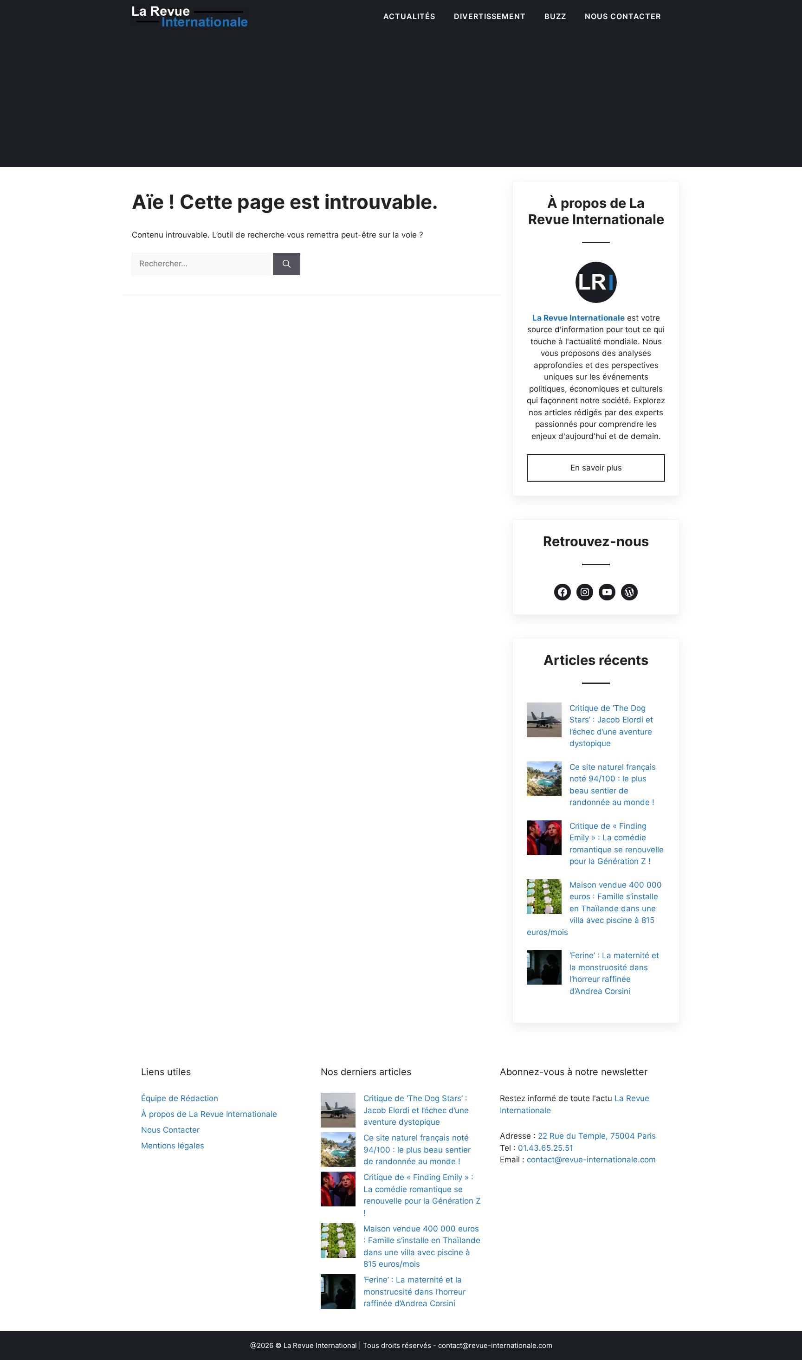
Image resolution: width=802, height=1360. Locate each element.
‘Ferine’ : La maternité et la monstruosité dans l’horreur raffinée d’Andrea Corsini (414, 1291)
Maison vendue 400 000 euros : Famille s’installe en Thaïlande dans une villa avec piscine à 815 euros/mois (594, 908)
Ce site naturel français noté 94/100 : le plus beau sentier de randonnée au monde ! (417, 1149)
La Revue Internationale (578, 317)
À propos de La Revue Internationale (209, 1114)
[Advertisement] (401, 102)
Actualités (409, 16)
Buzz (555, 16)
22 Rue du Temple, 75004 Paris (597, 1136)
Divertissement (490, 16)
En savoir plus (596, 467)
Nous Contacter (623, 16)
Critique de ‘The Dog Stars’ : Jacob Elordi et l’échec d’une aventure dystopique (416, 1110)
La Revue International (320, 1345)
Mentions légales (172, 1145)
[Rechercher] (286, 264)
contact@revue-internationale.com (591, 1159)
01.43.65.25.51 (545, 1148)
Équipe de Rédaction (179, 1098)
